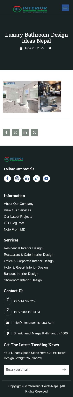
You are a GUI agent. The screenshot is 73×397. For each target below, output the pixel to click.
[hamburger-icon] (65, 7)
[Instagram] (17, 178)
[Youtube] (46, 178)
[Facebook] (7, 178)
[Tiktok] (36, 178)
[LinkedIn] (26, 178)
